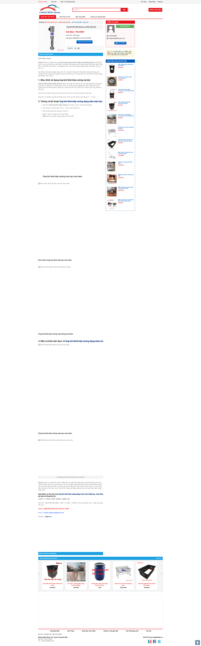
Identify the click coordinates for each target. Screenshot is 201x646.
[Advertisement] (70, 534)
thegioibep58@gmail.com (117, 38)
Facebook (154, 641)
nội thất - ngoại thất (51, 22)
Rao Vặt (54, 2)
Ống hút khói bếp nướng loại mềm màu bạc (81, 27)
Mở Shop (144, 2)
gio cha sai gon (57, 634)
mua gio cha (47, 634)
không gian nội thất (64, 22)
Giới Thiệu (70, 631)
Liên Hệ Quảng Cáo (132, 631)
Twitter (75, 48)
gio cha (40, 634)
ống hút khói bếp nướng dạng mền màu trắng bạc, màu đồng (81, 494)
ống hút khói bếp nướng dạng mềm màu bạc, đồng (90, 341)
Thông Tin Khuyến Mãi (97, 17)
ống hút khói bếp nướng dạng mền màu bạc (80, 101)
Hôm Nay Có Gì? (65, 17)
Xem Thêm (158, 558)
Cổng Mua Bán (42, 2)
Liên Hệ (148, 631)
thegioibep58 (113, 36)
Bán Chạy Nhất (80, 17)
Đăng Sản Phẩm (155, 10)
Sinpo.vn (48, 516)
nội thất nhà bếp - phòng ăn (80, 22)
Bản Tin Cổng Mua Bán (68, 2)
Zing (78, 48)
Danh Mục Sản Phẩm (47, 17)
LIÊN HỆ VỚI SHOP (84, 42)
